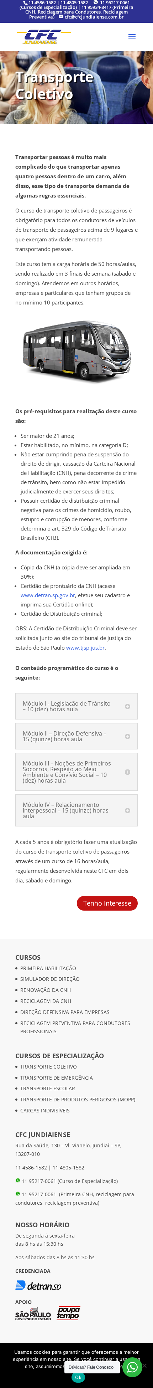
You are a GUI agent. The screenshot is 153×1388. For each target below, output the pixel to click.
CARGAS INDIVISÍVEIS (45, 1110)
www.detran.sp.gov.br (48, 595)
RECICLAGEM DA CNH (45, 1001)
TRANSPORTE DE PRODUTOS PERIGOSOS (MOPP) (77, 1099)
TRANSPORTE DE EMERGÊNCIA (56, 1077)
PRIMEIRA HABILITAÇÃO (48, 968)
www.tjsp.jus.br (85, 647)
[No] (144, 1365)
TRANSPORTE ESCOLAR (47, 1088)
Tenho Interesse (107, 903)
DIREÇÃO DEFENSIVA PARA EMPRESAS (65, 1012)
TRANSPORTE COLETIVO (48, 1066)
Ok (78, 1377)
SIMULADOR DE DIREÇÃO (50, 978)
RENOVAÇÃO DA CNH (45, 990)
